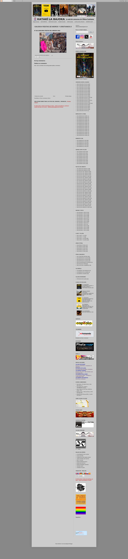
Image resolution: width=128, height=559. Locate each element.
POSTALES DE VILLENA (82, 278)
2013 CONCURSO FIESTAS (82, 90)
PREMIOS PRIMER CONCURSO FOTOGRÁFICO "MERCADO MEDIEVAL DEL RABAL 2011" (88, 293)
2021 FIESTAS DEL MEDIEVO (83, 192)
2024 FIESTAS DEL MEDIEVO (83, 199)
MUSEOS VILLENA (61, 21)
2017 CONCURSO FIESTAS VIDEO (84, 97)
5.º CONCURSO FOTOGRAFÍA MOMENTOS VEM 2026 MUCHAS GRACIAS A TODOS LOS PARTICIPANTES (87, 299)
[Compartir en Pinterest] (40, 57)
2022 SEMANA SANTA (81, 157)
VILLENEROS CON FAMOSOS (83, 270)
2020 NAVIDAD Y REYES (82, 221)
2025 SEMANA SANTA (81, 162)
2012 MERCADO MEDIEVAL (82, 170)
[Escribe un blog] (36, 57)
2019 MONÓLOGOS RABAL (82, 127)
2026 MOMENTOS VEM (81, 146)
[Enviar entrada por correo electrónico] (51, 55)
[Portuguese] (85, 473)
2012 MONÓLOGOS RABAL (82, 117)
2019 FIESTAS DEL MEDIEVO (83, 186)
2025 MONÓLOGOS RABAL (82, 133)
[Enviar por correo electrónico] (35, 57)
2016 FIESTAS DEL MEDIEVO (83, 177)
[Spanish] (89, 473)
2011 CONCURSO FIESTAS (82, 87)
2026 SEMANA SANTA (81, 163)
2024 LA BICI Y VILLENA (82, 239)
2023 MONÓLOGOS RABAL (82, 130)
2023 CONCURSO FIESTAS (82, 106)
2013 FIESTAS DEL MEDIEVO (83, 171)
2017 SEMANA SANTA (81, 153)
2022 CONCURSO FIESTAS (82, 104)
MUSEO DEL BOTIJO (81, 463)
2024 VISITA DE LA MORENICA (83, 265)
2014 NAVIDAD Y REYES (82, 212)
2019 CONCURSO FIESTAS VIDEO (84, 103)
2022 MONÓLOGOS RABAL (82, 129)
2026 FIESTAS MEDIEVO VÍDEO (83, 207)
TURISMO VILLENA (81, 467)
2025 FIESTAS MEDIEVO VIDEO (83, 204)
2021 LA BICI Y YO (80, 235)
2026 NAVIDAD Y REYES (82, 230)
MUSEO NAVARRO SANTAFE (83, 464)
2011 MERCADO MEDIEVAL (82, 168)
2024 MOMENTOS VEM (81, 143)
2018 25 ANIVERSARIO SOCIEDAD (84, 262)
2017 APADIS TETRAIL (81, 246)
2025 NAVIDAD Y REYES (82, 228)
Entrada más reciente (39, 96)
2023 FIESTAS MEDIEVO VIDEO (83, 198)
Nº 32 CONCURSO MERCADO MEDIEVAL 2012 (87, 312)
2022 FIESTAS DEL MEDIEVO (43, 55)
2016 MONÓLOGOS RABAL (82, 123)
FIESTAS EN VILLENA (53, 21)
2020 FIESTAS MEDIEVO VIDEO (83, 190)
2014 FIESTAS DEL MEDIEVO (83, 173)
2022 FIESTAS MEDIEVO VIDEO (83, 195)
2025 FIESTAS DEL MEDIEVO (83, 202)
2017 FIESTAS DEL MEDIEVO (83, 180)
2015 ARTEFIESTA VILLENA (82, 259)
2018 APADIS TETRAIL (81, 248)
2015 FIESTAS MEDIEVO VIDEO (83, 176)
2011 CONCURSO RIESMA (82, 256)
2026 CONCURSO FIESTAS (82, 110)
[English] (77, 473)
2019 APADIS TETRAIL (81, 249)
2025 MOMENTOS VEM (81, 144)
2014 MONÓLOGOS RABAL (82, 120)
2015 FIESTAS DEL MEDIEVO (83, 174)
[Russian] (87, 473)
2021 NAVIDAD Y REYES (82, 222)
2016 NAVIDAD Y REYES (82, 215)
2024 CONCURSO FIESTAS (82, 107)
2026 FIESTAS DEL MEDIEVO (83, 205)
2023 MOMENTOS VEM (81, 141)
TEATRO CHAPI (80, 466)
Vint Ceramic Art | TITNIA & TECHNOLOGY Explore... (82, 387)
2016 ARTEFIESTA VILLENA (82, 260)
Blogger (71, 543)
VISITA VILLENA (70, 21)
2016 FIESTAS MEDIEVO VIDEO (83, 179)
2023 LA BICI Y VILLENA (82, 238)
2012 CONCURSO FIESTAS (82, 88)
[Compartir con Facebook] (39, 57)
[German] (81, 473)
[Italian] (83, 473)
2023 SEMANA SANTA (81, 159)
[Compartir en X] (38, 57)
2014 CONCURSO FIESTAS (82, 91)
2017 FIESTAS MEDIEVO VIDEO (83, 182)
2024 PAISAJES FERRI (81, 263)
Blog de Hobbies (81, 534)
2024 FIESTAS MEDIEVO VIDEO (83, 201)
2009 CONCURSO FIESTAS (82, 84)
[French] (79, 473)
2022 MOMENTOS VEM (81, 140)
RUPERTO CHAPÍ (89, 21)
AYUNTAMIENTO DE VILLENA (83, 454)
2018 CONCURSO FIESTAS (82, 98)
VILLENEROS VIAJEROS (82, 273)
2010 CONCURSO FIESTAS (82, 85)
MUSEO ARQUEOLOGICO (82, 461)
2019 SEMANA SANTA (81, 156)
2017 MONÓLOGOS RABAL (82, 124)
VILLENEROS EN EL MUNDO (82, 272)
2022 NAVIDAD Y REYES (82, 224)
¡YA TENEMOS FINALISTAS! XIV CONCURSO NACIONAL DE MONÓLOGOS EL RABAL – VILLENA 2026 (87, 306)
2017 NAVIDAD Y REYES (82, 216)
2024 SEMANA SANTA (81, 160)
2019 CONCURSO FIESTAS (82, 101)
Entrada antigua (68, 96)
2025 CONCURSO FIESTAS (82, 109)
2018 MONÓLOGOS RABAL (82, 126)
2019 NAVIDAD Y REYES (82, 219)
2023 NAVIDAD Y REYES (82, 225)
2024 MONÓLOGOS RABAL (82, 132)
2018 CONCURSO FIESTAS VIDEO (84, 100)
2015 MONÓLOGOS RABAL (82, 121)
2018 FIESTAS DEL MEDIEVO (83, 183)
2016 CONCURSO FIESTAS (82, 94)
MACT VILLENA (80, 460)
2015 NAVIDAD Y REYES (82, 213)
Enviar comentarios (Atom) (45, 98)
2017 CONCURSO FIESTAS (82, 96)
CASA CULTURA (80, 455)
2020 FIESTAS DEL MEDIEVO (83, 189)
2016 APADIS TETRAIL (81, 245)
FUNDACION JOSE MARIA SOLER (84, 457)
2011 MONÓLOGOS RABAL (82, 116)
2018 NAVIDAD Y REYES (82, 218)
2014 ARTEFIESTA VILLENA (82, 257)
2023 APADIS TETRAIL (81, 251)
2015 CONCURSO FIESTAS (82, 93)
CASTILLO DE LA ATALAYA (79, 21)
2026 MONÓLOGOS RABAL (82, 135)
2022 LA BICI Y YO (80, 236)
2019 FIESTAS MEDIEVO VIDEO (83, 187)
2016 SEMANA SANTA (81, 151)
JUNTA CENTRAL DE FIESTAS (83, 458)
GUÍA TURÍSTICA (44, 21)
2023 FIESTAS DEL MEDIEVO (83, 196)
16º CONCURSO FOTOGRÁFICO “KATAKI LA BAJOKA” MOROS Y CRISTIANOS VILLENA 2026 (87, 286)
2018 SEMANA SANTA (81, 154)
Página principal (36, 21)
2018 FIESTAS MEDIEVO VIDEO (83, 185)
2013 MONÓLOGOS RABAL (82, 119)
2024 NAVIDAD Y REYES (82, 227)
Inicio (54, 96)
